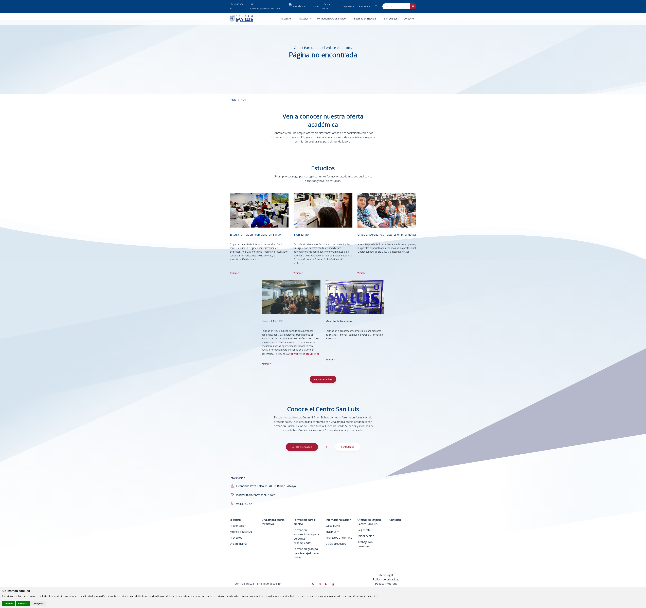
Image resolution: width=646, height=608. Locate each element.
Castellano (298, 6)
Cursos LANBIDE (272, 321)
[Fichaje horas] (376, 6)
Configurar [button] (38, 603)
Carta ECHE (333, 526)
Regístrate (364, 530)
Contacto (409, 18)
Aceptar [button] (9, 603)
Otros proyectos (336, 543)
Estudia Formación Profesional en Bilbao (255, 234)
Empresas (347, 6)
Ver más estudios (323, 379)
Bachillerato (301, 234)
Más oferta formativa (339, 321)
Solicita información (302, 446)
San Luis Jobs (391, 18)
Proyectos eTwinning (339, 537)
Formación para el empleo (331, 18)
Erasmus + (332, 532)
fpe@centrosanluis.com (304, 354)
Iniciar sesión (365, 536)
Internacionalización (365, 18)
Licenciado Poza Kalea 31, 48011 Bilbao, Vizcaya (266, 486)
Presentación (238, 526)
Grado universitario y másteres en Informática (386, 234)
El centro (286, 18)
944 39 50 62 (236, 6)
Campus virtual (327, 6)
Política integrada (386, 583)
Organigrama (238, 543)
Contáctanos (347, 446)
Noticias (315, 6)
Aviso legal (386, 575)
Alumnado (364, 6)
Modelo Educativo (241, 532)
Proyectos (236, 537)
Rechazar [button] (22, 603)
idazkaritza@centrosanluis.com (264, 8)
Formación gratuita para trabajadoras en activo (307, 553)
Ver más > (234, 273)
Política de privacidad (386, 579)
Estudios (304, 18)
